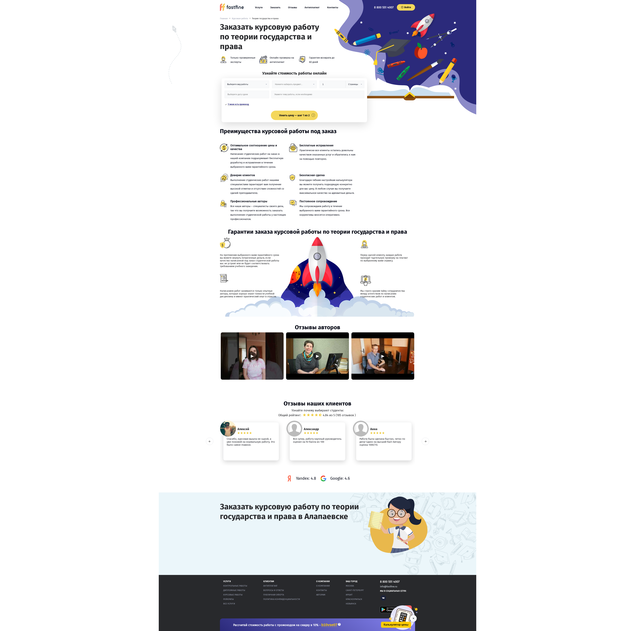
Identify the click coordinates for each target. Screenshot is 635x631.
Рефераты (228, 599)
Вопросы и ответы (273, 590)
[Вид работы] (247, 86)
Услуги (259, 7)
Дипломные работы (234, 590)
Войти (407, 7)
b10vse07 (329, 625)
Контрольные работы (235, 586)
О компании (323, 586)
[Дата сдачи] (247, 96)
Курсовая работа (240, 18)
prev (209, 441)
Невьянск (351, 603)
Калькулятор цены (396, 624)
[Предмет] (294, 86)
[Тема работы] (317, 96)
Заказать (275, 7)
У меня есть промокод (238, 104)
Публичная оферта (273, 594)
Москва (350, 586)
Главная (224, 18)
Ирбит (349, 594)
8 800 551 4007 (384, 7)
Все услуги (229, 603)
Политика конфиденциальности (281, 599)
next (425, 441)
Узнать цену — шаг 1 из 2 (294, 115)
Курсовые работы (233, 594)
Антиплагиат (312, 7)
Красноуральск (354, 599)
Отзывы (292, 7)
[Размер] (332, 86)
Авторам (320, 594)
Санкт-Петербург (355, 590)
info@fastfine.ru (388, 586)
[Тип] (355, 86)
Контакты (332, 7)
